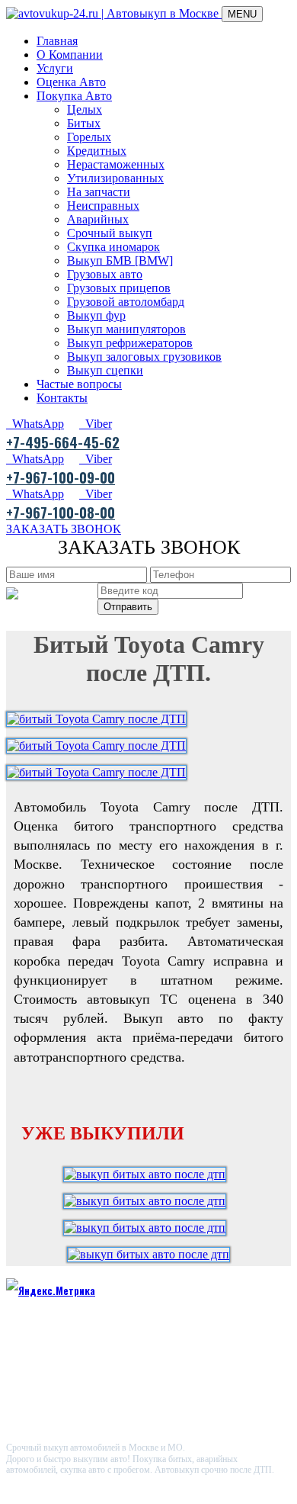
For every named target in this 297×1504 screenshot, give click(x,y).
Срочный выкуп (109, 233)
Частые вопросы (79, 384)
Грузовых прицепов (119, 287)
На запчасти (98, 191)
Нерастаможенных (115, 164)
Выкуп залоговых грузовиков (144, 356)
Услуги (55, 68)
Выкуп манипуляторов (126, 329)
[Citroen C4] (148, 1200)
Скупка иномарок (113, 246)
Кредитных (96, 150)
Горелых (89, 136)
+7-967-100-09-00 (60, 476)
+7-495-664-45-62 (63, 441)
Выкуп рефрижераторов (130, 342)
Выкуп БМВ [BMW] (120, 260)
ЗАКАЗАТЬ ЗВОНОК (63, 528)
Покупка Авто (74, 95)
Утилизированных (115, 178)
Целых (84, 109)
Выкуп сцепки (105, 370)
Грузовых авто (104, 274)
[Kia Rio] (148, 1227)
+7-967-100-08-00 (60, 511)
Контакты (62, 397)
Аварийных (98, 219)
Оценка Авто (71, 82)
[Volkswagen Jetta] (148, 1174)
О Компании (70, 54)
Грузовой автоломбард (125, 301)
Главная (57, 40)
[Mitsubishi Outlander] (148, 1254)
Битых (84, 123)
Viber (95, 423)
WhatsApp (35, 423)
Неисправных (103, 205)
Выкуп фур (96, 315)
